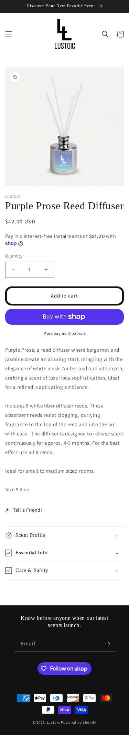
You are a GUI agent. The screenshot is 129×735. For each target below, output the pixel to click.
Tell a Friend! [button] (27, 510)
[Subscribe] (107, 644)
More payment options (64, 333)
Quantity (13, 256)
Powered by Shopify (78, 722)
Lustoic (53, 722)
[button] (8, 34)
